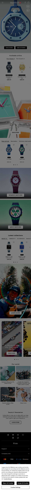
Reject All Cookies (8, 483)
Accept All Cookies (23, 483)
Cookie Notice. (8, 479)
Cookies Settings (15, 487)
